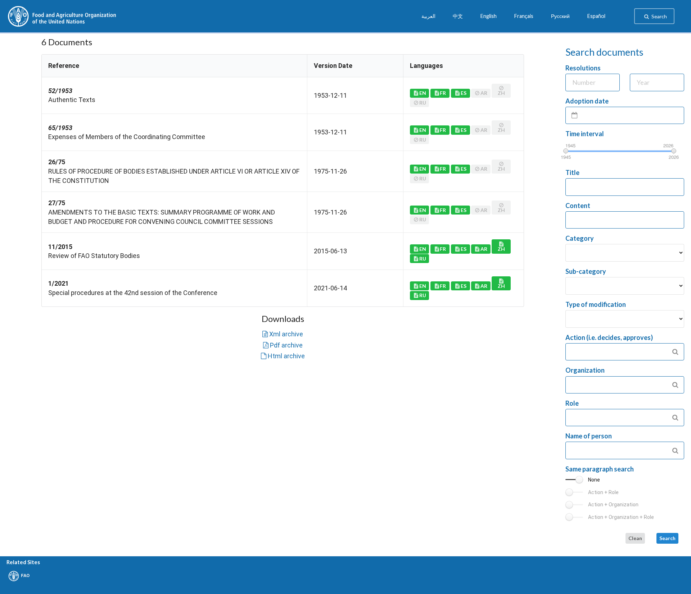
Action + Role (603, 492)
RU (422, 258)
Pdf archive (286, 345)
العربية (428, 16)
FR (443, 93)
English (488, 16)
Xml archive (286, 334)
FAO (25, 575)
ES (463, 93)
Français (523, 16)
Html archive (286, 356)
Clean (635, 538)
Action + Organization (613, 504)
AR (483, 249)
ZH (501, 249)
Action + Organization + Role (621, 517)
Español (596, 16)
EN (422, 93)
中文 (458, 16)
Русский (560, 16)
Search (659, 16)
